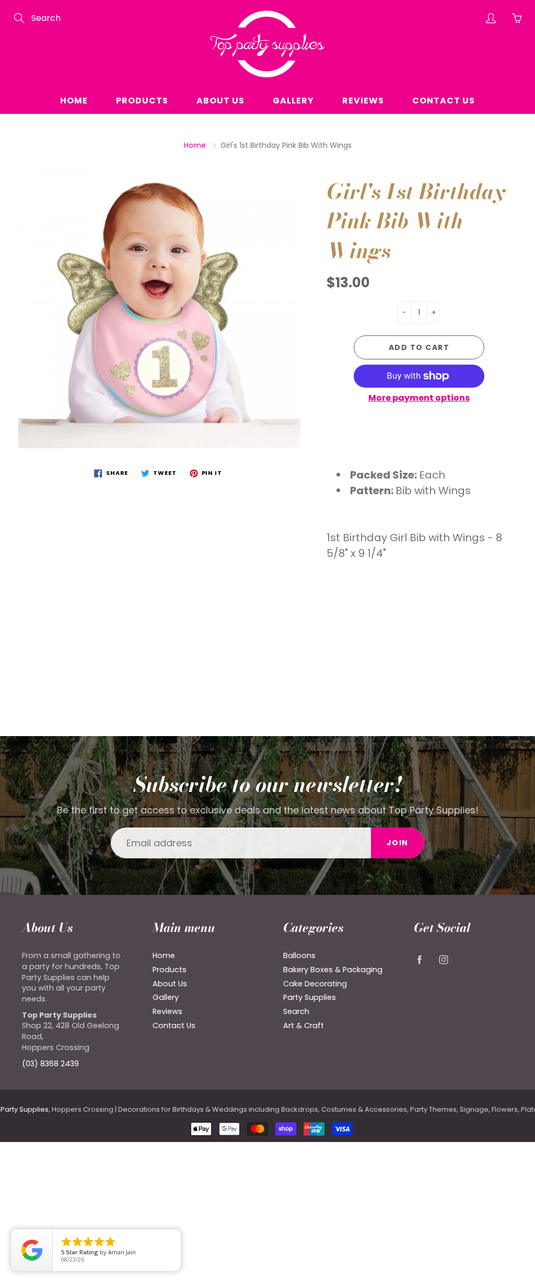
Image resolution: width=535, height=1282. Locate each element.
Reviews (363, 101)
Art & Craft (303, 1025)
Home (74, 101)
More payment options (419, 398)
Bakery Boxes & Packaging (332, 969)
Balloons (299, 955)
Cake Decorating (315, 983)
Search (296, 1011)
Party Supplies (309, 997)
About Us (220, 101)
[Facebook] (419, 959)
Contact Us (443, 101)
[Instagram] (443, 959)
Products (142, 101)
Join (398, 842)
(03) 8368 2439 (50, 1063)
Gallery (293, 101)
